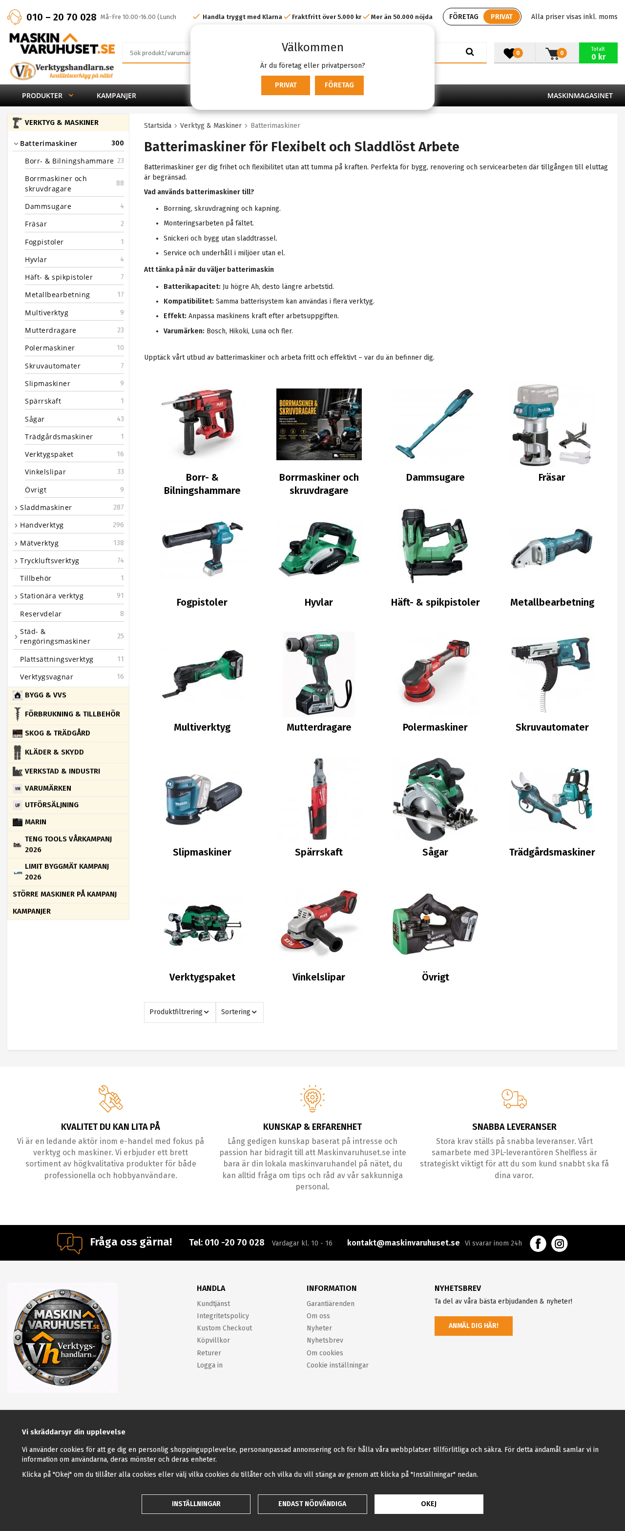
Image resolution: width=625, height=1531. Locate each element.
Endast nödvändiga (312, 1504)
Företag (339, 85)
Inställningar (196, 1504)
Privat (286, 85)
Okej (429, 1504)
